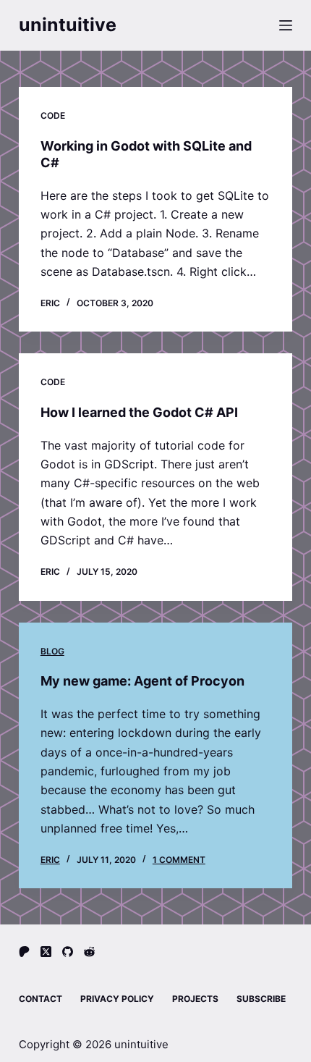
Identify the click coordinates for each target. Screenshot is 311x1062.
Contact (40, 998)
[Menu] (285, 25)
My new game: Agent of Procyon (142, 680)
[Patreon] (24, 951)
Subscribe (261, 998)
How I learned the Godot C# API (139, 412)
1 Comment (179, 859)
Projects (195, 998)
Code (53, 115)
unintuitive (67, 24)
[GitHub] (67, 951)
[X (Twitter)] (46, 951)
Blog (52, 651)
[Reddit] (89, 951)
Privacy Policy (117, 998)
